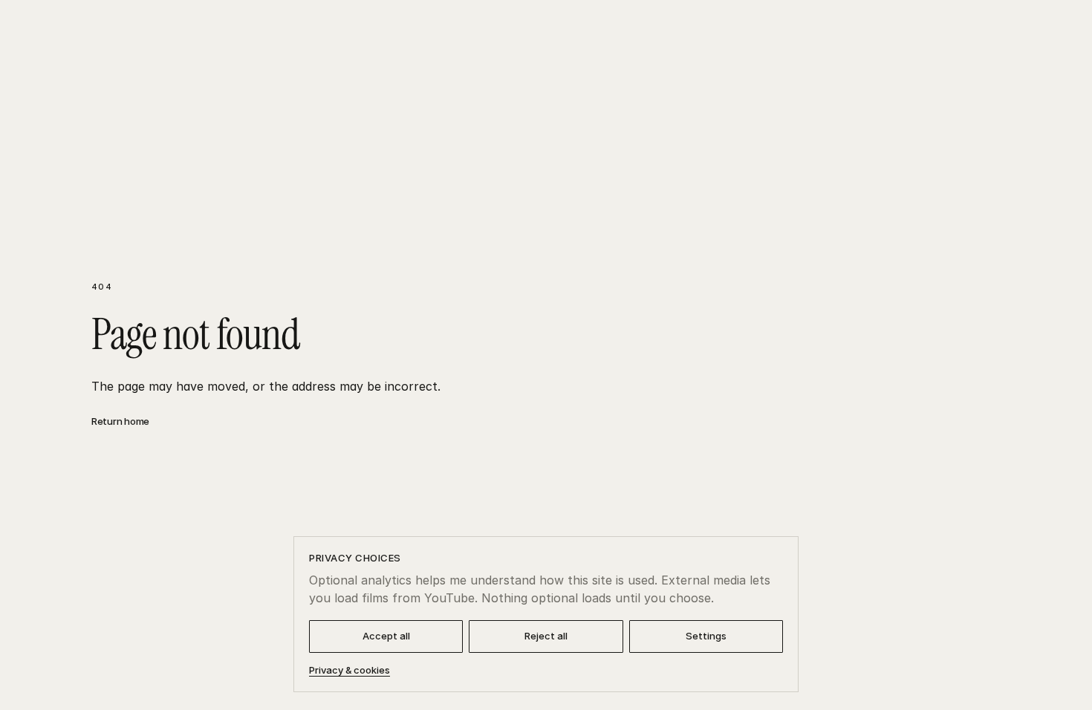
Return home (120, 421)
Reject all (546, 636)
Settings (706, 636)
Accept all (386, 636)
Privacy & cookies (349, 670)
